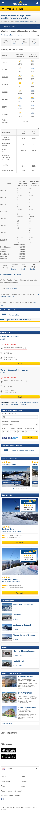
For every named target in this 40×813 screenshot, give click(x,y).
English (9, 769)
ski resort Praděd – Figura (26, 21)
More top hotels (7, 723)
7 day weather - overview (12, 35)
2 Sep (24, 42)
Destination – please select (10, 421)
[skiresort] (20, 3)
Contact (4, 776)
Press (3, 786)
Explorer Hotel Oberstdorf (27, 707)
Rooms (19, 428)
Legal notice (5, 781)
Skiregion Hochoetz (9, 337)
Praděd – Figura (14, 9)
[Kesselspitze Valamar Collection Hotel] (6, 697)
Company (24, 781)
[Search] (37, 3)
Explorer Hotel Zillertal (25, 676)
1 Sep (15, 42)
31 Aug (5, 42)
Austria (3, 339)
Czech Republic (25, 402)
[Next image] (36, 475)
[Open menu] (3, 3)
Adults (4, 428)
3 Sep (34, 42)
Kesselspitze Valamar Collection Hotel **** (25, 693)
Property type (29, 428)
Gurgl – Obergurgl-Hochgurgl (14, 370)
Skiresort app (6, 744)
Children (12, 428)
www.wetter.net (11, 288)
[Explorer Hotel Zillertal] (6, 681)
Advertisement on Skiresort (11, 791)
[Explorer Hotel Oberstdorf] (6, 712)
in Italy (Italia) (16, 531)
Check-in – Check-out (9, 414)
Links (23, 776)
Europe (15, 402)
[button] (10, 438)
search (29, 437)
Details (20, 364)
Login (23, 786)
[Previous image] (3, 475)
